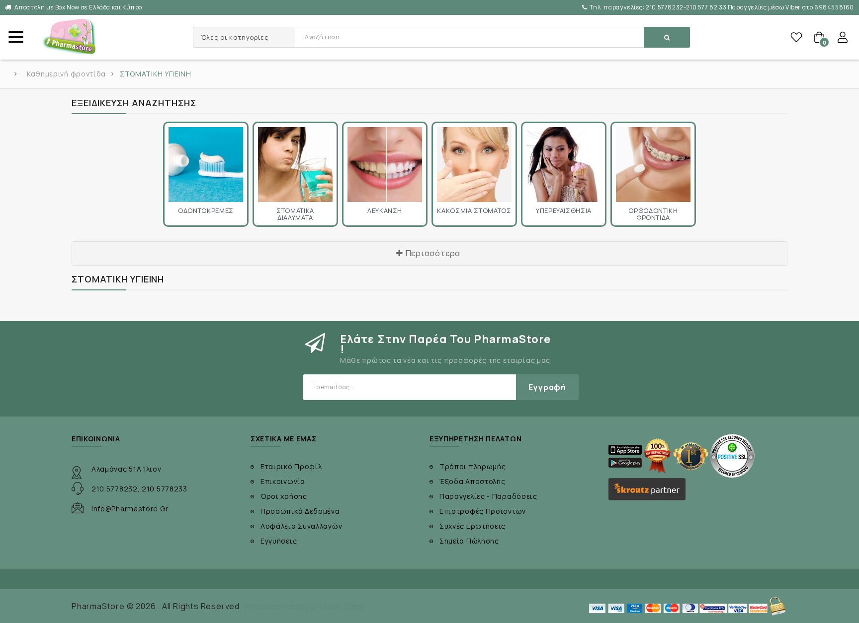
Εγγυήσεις (278, 541)
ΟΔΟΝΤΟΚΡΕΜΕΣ (206, 210)
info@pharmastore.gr (129, 508)
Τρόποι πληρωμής (472, 466)
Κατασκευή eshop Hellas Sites (304, 606)
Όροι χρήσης (283, 496)
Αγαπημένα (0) (796, 37)
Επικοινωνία (282, 481)
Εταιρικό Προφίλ (291, 466)
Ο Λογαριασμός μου (843, 37)
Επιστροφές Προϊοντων (482, 511)
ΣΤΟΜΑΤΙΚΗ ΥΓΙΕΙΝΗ (155, 74)
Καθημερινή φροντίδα (66, 74)
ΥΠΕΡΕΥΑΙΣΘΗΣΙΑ (564, 210)
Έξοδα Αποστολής (472, 481)
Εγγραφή (547, 387)
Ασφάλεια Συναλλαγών (301, 526)
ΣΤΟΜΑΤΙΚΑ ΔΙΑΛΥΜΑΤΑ (295, 214)
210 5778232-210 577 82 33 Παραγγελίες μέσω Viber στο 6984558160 (722, 7)
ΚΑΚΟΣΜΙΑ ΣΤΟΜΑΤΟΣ (474, 210)
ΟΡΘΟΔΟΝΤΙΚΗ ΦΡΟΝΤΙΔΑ (653, 214)
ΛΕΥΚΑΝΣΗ (384, 210)
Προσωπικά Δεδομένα (300, 511)
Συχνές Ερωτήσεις (472, 526)
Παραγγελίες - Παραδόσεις (488, 496)
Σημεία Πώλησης (469, 541)
